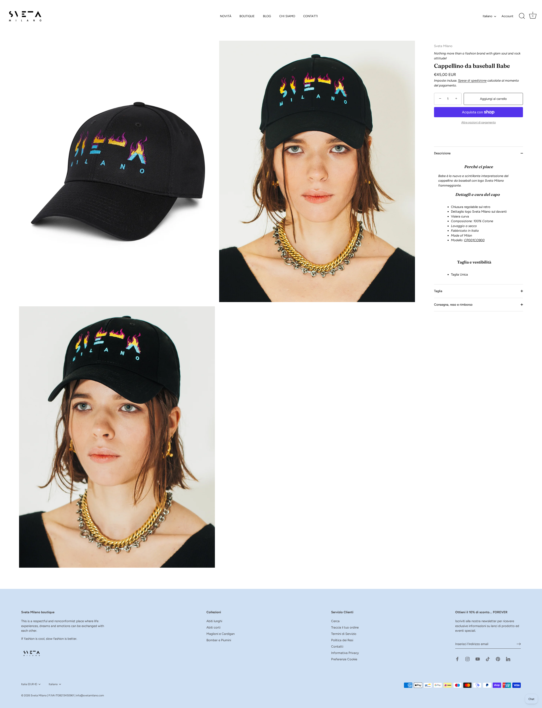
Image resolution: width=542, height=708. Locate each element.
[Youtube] (478, 659)
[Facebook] (457, 659)
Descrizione (442, 153)
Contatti (337, 646)
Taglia (438, 291)
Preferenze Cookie (344, 659)
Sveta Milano (39, 695)
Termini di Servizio (343, 634)
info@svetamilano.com (90, 695)
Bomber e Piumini (218, 640)
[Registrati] (519, 644)
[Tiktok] (488, 659)
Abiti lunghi (214, 621)
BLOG (267, 16)
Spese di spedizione (472, 80)
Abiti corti (213, 627)
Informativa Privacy (345, 653)
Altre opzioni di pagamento (478, 122)
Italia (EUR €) (29, 684)
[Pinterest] (498, 659)
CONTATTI (310, 16)
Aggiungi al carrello (493, 99)
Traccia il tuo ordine (345, 627)
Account (507, 16)
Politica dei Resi (342, 640)
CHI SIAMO (287, 16)
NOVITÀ (225, 16)
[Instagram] (467, 659)
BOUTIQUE (247, 16)
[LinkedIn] (508, 659)
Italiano (487, 16)
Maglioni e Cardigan (220, 634)
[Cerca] (522, 16)
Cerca (335, 621)
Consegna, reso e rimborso (453, 304)
